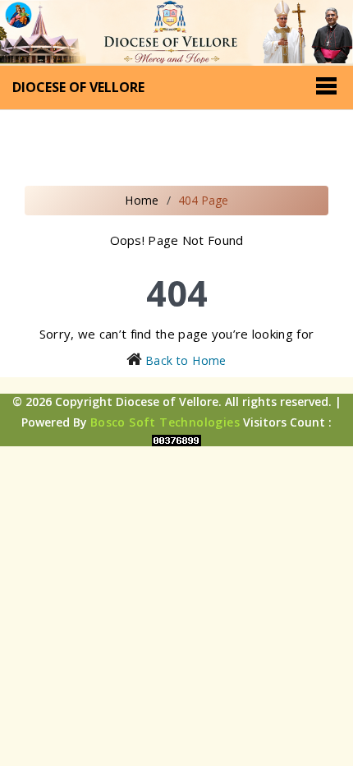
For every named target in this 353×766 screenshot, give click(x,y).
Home (142, 200)
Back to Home (186, 360)
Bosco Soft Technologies (165, 422)
